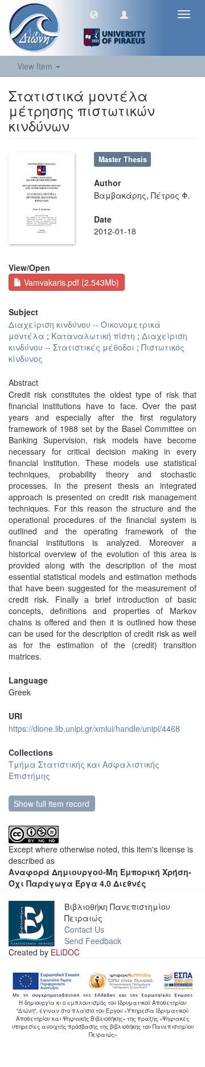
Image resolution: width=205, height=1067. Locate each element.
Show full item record (51, 803)
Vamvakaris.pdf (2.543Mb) (70, 282)
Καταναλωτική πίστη (93, 335)
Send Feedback (92, 940)
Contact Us (84, 929)
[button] (94, 14)
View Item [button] (36, 66)
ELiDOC (65, 952)
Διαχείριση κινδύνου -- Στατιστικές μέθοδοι (98, 341)
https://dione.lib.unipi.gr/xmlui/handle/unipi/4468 (94, 728)
